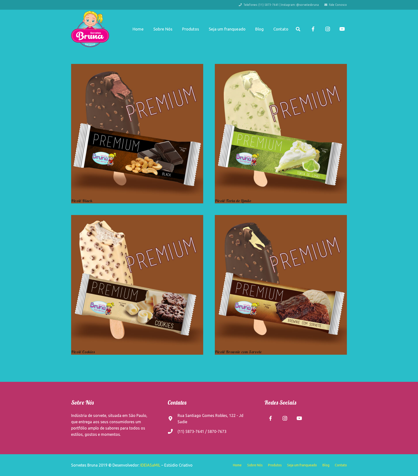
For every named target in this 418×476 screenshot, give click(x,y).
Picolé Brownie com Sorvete (238, 351)
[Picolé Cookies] (137, 281)
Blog (325, 465)
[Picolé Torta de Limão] (281, 130)
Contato (341, 465)
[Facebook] (313, 29)
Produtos (275, 465)
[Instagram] (327, 29)
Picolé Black (82, 200)
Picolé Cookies (83, 351)
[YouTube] (342, 29)
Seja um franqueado (302, 465)
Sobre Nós (255, 465)
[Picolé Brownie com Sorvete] (281, 281)
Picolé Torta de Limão (233, 200)
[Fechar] (305, 29)
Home (237, 465)
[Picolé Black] (137, 130)
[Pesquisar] (298, 29)
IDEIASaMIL (150, 465)
